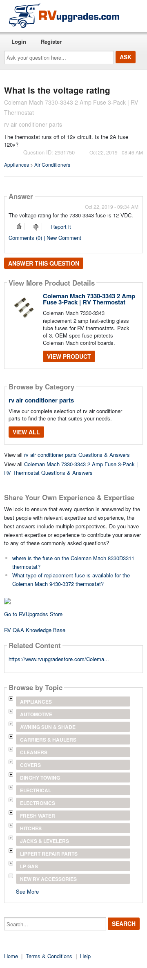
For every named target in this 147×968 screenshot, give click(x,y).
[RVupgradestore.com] (64, 15)
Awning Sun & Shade (48, 727)
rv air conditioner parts (41, 400)
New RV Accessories (48, 879)
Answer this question (43, 263)
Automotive (36, 714)
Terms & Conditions (49, 956)
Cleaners (33, 752)
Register (51, 41)
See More (27, 891)
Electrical (35, 790)
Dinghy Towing (40, 777)
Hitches (31, 828)
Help (85, 956)
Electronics (37, 803)
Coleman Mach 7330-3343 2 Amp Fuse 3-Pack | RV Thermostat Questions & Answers (71, 468)
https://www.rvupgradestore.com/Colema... (59, 659)
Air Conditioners (52, 164)
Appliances (16, 164)
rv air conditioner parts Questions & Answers (77, 454)
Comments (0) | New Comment (45, 237)
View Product (69, 356)
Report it (61, 226)
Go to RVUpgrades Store (33, 614)
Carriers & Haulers (48, 739)
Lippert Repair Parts (49, 853)
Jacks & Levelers (44, 841)
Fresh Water (37, 815)
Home (11, 956)
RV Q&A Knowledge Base (34, 630)
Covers (30, 765)
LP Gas (29, 866)
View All (26, 432)
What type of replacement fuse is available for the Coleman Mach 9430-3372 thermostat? (71, 579)
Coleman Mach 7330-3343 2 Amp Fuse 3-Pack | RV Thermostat (89, 298)
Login (18, 41)
